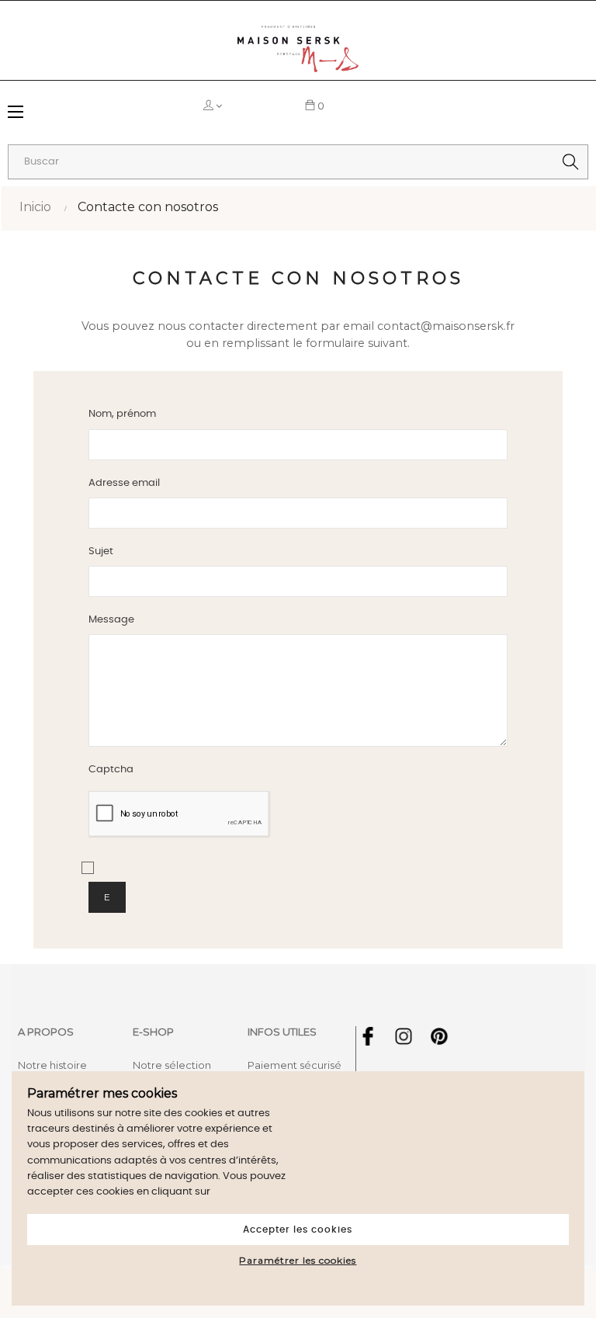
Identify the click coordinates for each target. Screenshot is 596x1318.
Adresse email (124, 483)
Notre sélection (172, 1065)
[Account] (247, 105)
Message (111, 620)
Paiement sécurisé (294, 1065)
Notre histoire (52, 1065)
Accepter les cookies (297, 1229)
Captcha (110, 770)
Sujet (100, 551)
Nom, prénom (122, 414)
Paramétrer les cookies (297, 1260)
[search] (570, 161)
